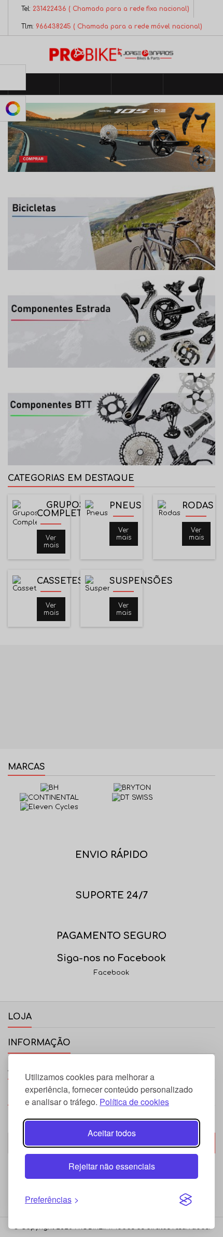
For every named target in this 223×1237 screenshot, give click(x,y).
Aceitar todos (112, 1133)
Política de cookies (134, 1102)
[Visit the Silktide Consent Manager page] (185, 1199)
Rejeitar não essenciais (111, 1166)
